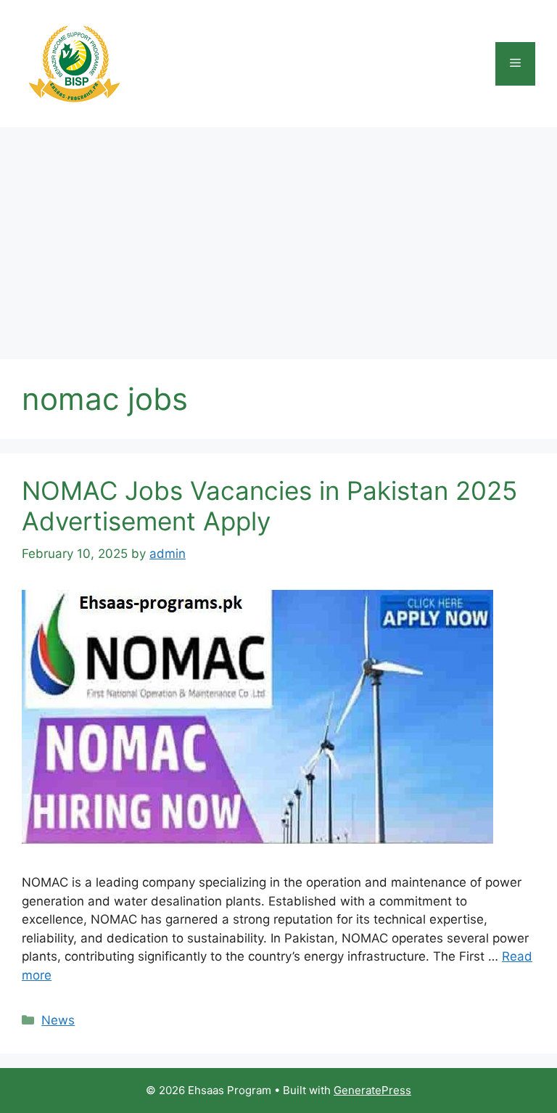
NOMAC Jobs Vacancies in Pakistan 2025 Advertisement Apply (269, 505)
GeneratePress (372, 1090)
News (58, 1020)
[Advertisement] (278, 235)
